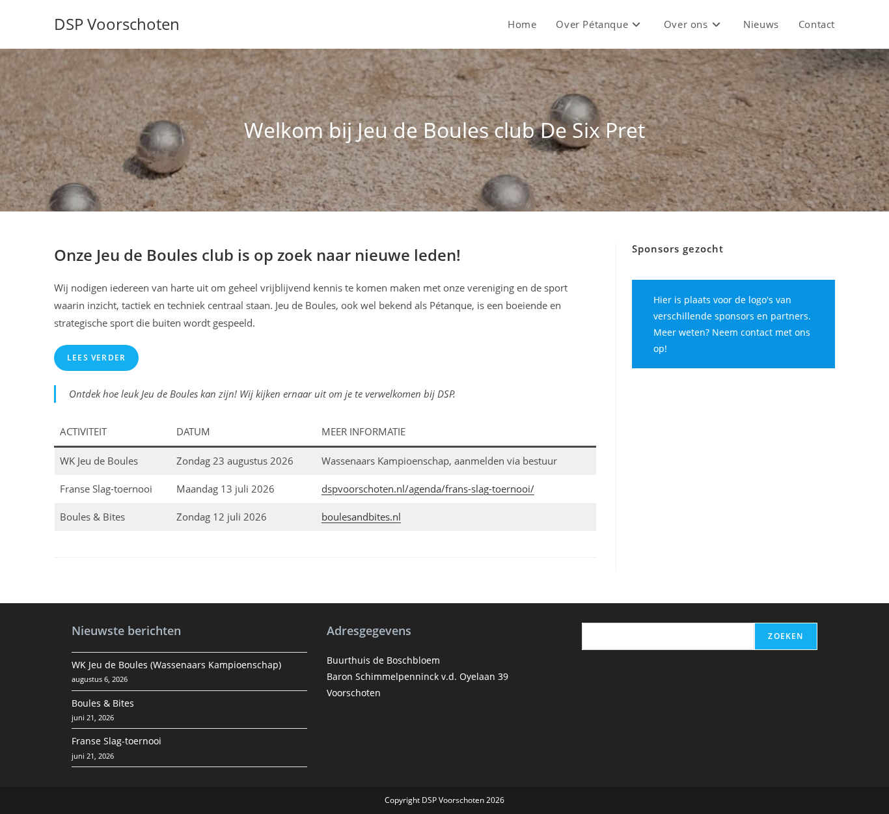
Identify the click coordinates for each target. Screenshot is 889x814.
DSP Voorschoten (117, 23)
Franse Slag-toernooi (116, 741)
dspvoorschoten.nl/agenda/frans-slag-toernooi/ (427, 488)
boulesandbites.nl (361, 516)
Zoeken (785, 636)
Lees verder (96, 357)
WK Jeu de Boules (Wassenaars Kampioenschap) (176, 664)
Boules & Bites (103, 703)
